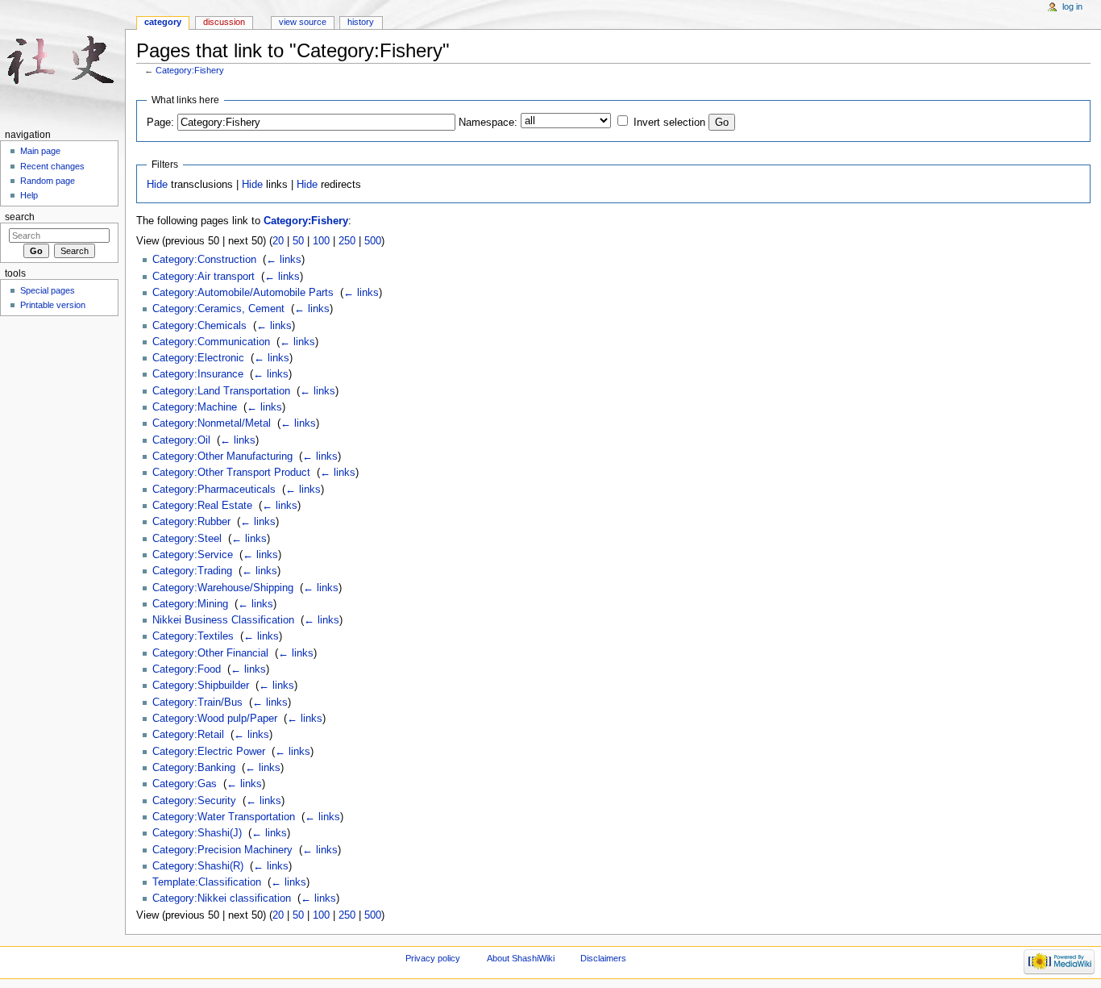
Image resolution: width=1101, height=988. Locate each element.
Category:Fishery (190, 70)
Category (162, 22)
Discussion (224, 22)
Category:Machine (194, 407)
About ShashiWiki (521, 958)
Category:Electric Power (208, 751)
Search (20, 217)
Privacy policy (432, 958)
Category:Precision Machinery (222, 850)
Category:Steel (187, 538)
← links (283, 259)
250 (347, 241)
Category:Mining (190, 604)
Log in (1072, 6)
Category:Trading (192, 571)
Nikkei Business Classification (223, 620)
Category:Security (194, 801)
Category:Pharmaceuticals (214, 489)
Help (29, 195)
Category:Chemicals (199, 325)
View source (302, 22)
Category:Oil (181, 440)
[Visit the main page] (62, 62)
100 (321, 241)
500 (372, 241)
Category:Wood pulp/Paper (214, 718)
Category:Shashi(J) (197, 833)
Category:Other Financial (210, 653)
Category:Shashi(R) (197, 866)
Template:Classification (206, 882)
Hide (157, 184)
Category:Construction (204, 259)
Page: (160, 122)
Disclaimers (603, 958)
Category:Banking (193, 767)
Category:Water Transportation (223, 817)
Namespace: (488, 122)
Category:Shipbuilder (200, 685)
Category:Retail (188, 734)
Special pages (47, 290)
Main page (40, 151)
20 (278, 241)
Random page (47, 181)
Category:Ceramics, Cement (218, 309)
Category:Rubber (191, 521)
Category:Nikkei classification (221, 898)
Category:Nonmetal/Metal (211, 423)
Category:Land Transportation (221, 391)
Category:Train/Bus (197, 702)
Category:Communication (211, 342)
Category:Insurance (197, 374)
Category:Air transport (203, 276)
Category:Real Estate (202, 505)
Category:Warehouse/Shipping (222, 588)
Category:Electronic (198, 358)
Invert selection (669, 122)
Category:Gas (184, 784)
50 (298, 241)
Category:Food (186, 669)
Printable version (52, 305)
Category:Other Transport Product (231, 472)
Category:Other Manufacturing (222, 456)
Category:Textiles (193, 636)
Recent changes (52, 166)
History (360, 22)
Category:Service (192, 555)
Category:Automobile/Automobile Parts (243, 292)
